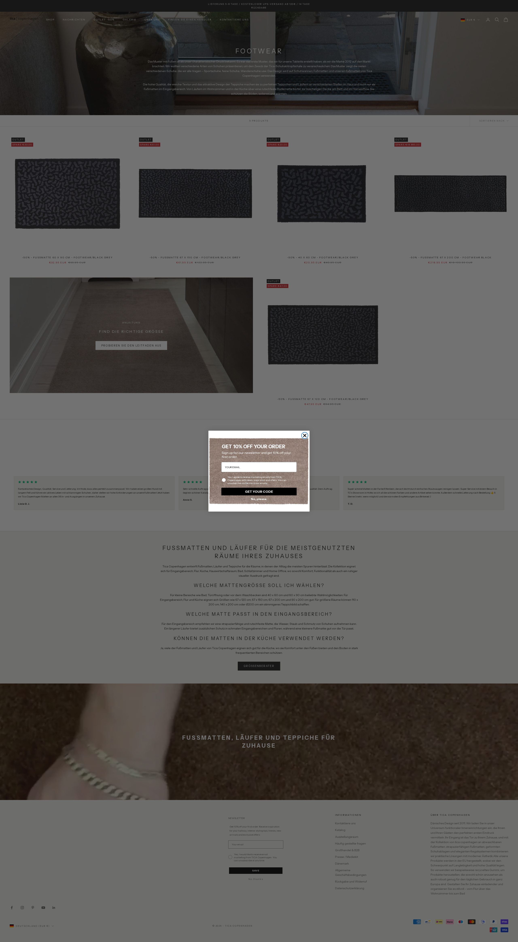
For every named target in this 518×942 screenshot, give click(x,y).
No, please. (259, 499)
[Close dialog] (304, 435)
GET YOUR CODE (259, 492)
